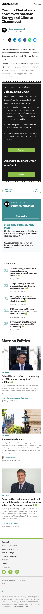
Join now (21, 150)
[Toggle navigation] (39, 3)
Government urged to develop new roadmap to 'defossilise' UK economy (23, 324)
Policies (5, 560)
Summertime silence (12, 439)
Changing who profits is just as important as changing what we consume (18, 245)
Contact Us (6, 542)
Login (21, 174)
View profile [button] (21, 216)
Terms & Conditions (9, 556)
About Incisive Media (10, 549)
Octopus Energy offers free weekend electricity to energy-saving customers (23, 286)
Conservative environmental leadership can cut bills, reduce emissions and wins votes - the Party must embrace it (21, 502)
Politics (5, 373)
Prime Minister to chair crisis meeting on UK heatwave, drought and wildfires (20, 379)
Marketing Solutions (10, 545)
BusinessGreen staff (17, 29)
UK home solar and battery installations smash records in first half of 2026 (23, 311)
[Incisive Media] (5, 590)
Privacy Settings (8, 553)
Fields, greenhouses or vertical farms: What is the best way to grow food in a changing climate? (21, 233)
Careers (5, 563)
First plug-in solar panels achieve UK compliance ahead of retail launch (23, 298)
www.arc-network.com (20, 607)
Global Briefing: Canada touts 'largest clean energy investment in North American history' (23, 272)
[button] (35, 3)
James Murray (10, 458)
